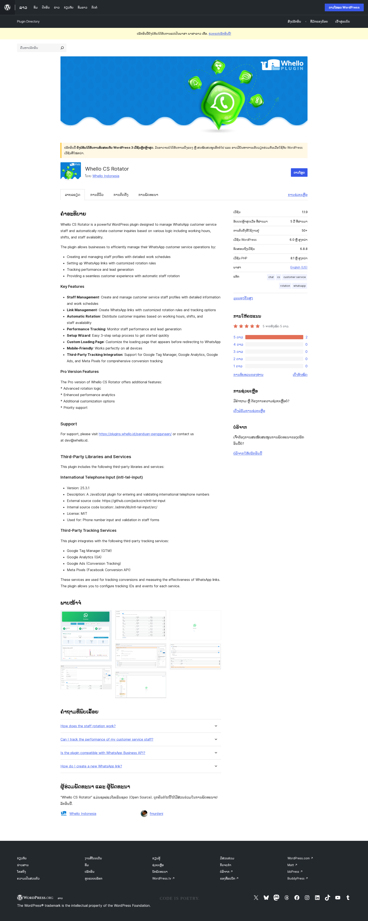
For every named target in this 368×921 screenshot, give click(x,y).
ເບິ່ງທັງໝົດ (300, 374)
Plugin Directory (28, 21)
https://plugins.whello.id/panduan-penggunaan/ (135, 434)
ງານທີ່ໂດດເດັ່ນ (93, 858)
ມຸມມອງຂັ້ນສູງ (243, 298)
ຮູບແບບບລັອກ (93, 878)
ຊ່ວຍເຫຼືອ (158, 865)
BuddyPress (298, 878)
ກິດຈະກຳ (225, 865)
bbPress (295, 871)
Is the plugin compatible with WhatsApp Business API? (102, 753)
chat (271, 277)
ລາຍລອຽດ (72, 194)
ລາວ (60, 898)
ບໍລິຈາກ (226, 871)
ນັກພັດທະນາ (160, 871)
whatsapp (299, 285)
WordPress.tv (163, 878)
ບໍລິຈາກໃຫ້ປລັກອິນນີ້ (247, 453)
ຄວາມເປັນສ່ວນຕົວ (28, 878)
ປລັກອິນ (89, 871)
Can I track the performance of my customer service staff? (106, 739)
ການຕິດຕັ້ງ (121, 194)
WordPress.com (300, 858)
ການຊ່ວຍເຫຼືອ (298, 194)
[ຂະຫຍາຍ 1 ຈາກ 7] (106, 616)
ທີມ (87, 865)
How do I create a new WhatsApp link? (91, 766)
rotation (285, 285)
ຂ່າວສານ (23, 865)
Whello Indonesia (105, 176)
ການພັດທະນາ (148, 194)
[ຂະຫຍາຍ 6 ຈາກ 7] (215, 616)
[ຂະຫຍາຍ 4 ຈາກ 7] (160, 649)
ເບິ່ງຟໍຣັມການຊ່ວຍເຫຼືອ (249, 411)
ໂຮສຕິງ (21, 871)
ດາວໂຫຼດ (299, 172)
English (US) (299, 267)
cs (278, 277)
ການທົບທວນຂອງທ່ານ (248, 374)
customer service (294, 277)
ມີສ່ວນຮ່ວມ (227, 858)
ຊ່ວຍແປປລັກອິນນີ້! (220, 33)
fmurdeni (156, 813)
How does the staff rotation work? (88, 726)
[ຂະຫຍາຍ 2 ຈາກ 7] (106, 671)
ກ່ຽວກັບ (22, 858)
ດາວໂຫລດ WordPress (344, 7)
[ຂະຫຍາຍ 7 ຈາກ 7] (215, 649)
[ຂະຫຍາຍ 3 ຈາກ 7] (160, 616)
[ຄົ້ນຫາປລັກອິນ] (62, 48)
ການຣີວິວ (97, 194)
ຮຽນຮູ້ (156, 858)
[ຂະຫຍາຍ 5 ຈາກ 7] (160, 677)
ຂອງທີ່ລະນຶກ (229, 878)
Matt (293, 865)
